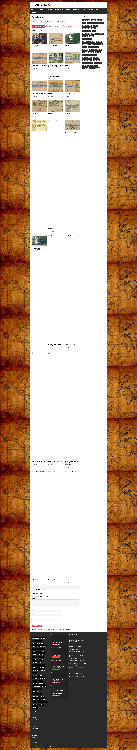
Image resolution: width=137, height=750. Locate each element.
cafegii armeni (86, 28)
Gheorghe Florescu (93, 47)
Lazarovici (92, 49)
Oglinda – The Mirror (59, 642)
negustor (94, 55)
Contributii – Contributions (75, 671)
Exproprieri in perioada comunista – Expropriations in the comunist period (59, 691)
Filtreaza (62, 21)
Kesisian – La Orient (73, 638)
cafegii (95, 25)
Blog (97, 9)
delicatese (85, 44)
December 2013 (35, 742)
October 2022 (34, 724)
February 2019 (35, 728)
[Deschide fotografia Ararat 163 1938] (56, 38)
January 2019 (34, 730)
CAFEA (102, 23)
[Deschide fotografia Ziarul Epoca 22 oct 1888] (72, 289)
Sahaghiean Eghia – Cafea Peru (58, 679)
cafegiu (93, 28)
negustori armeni (87, 60)
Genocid (85, 47)
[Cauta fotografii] (38, 21)
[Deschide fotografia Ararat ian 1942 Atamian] (39, 58)
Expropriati (59, 26)
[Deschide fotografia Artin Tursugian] (72, 38)
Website (33, 617)
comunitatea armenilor (89, 41)
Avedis (84, 23)
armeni (99, 20)
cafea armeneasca (87, 25)
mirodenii (98, 52)
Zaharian (97, 68)
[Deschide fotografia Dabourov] (72, 106)
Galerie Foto (76, 9)
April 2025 (34, 715)
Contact (33, 12)
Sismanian (85, 68)
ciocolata (100, 33)
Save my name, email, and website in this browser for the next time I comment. (51, 622)
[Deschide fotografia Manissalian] (72, 524)
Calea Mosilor (86, 33)
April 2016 (34, 733)
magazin (99, 49)
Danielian (99, 41)
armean (93, 20)
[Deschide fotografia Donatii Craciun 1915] (72, 125)
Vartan (91, 68)
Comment (34, 598)
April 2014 (34, 737)
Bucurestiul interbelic (93, 23)
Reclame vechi (50, 26)
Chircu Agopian (57, 655)
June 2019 (34, 726)
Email (33, 613)
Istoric (50, 9)
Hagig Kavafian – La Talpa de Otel (58, 667)
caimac (94, 31)
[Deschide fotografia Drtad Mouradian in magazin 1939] (39, 241)
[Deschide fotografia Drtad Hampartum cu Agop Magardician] (56, 289)
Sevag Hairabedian (93, 65)
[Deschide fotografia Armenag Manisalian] (39, 38)
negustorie (96, 60)
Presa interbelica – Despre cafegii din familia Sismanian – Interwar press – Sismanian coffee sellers (77, 648)
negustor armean (87, 57)
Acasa (33, 9)
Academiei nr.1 (86, 20)
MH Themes (51, 746)
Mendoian (91, 52)
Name (33, 609)
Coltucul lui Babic (73, 644)
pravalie (85, 65)
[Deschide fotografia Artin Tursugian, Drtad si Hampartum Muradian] (56, 58)
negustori (96, 57)
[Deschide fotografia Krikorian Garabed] (39, 524)
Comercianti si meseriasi (39, 26)
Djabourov (92, 44)
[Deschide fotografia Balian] (72, 58)
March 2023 (34, 719)
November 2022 (35, 721)
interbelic (85, 49)
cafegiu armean (86, 31)
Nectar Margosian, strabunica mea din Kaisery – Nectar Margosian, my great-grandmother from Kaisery (77, 657)
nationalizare (86, 55)
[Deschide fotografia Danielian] (56, 86)
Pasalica (85, 63)
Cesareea (94, 33)
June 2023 (34, 717)
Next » (44, 587)
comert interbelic (87, 39)
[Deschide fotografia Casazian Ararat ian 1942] (39, 86)
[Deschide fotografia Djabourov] (39, 125)
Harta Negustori (88, 9)
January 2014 (34, 740)
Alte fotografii (67, 26)
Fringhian (99, 44)
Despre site (42, 9)
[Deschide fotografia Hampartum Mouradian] (39, 406)
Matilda (85, 52)
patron (91, 63)
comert (91, 36)
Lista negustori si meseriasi (62, 9)
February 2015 (35, 735)
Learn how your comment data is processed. (60, 629)
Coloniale (85, 36)
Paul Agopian (98, 63)
